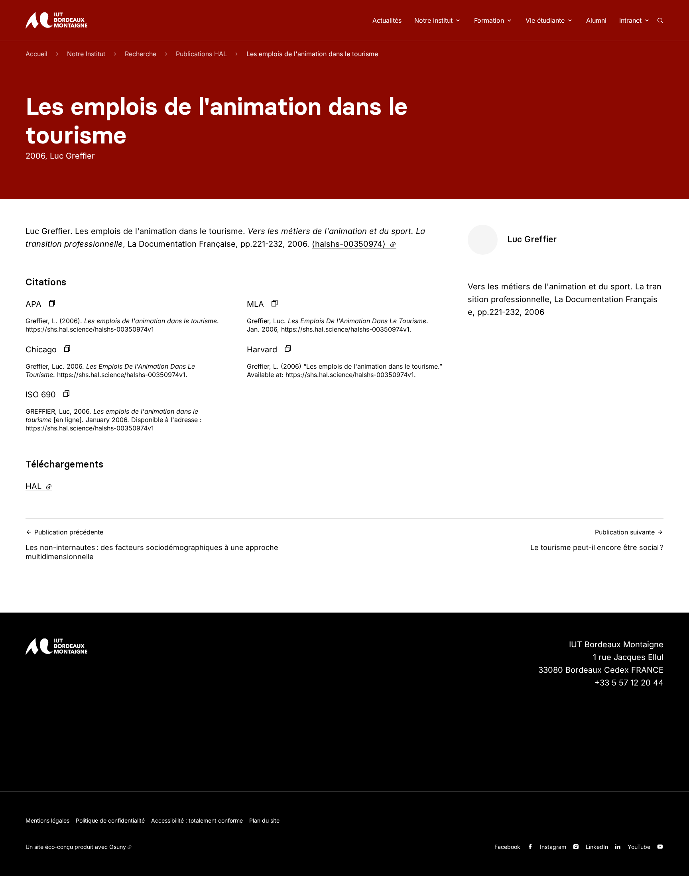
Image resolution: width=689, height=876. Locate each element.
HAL (60, 486)
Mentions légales (47, 820)
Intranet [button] (630, 20)
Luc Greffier (532, 239)
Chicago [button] (41, 349)
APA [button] (33, 304)
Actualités (387, 20)
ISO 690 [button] (41, 394)
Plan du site (264, 820)
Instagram (553, 846)
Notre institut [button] (433, 20)
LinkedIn (597, 846)
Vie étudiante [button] (545, 20)
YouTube (639, 846)
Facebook (507, 846)
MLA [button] (255, 304)
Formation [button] (489, 20)
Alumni (596, 20)
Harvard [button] (262, 349)
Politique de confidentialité (110, 820)
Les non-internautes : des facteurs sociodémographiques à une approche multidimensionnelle (152, 544)
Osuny (117, 846)
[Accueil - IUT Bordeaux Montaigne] (56, 20)
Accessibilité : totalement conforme (197, 820)
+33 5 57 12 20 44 (629, 682)
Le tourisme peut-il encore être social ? (596, 540)
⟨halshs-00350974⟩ (354, 244)
